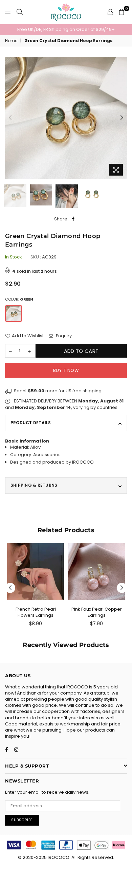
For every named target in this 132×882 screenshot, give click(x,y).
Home (11, 40)
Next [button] (122, 118)
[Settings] (110, 12)
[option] (66, 29)
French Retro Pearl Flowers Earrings (36, 612)
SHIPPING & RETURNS (33, 485)
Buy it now (66, 370)
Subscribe (22, 820)
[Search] (20, 12)
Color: (19, 299)
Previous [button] (10, 118)
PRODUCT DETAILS (30, 423)
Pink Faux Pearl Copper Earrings (96, 612)
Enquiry (63, 336)
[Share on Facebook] (73, 219)
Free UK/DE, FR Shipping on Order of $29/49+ (66, 29)
